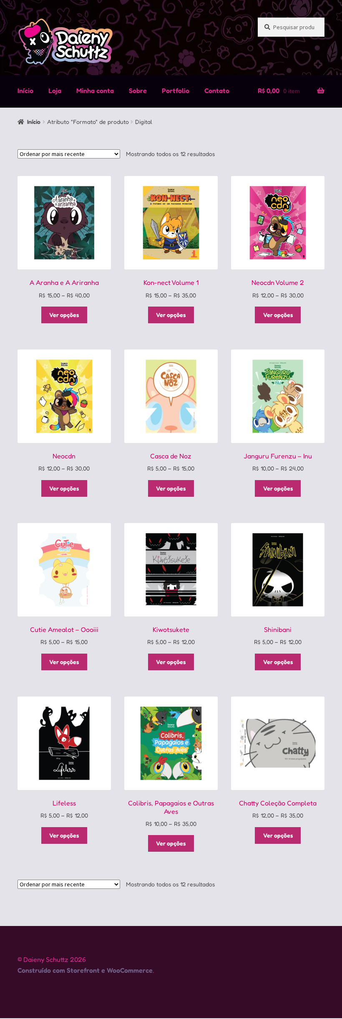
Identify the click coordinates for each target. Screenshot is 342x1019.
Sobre (138, 90)
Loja (54, 90)
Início (25, 90)
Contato (216, 90)
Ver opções (64, 314)
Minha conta (95, 90)
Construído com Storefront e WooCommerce (85, 970)
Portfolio (175, 90)
